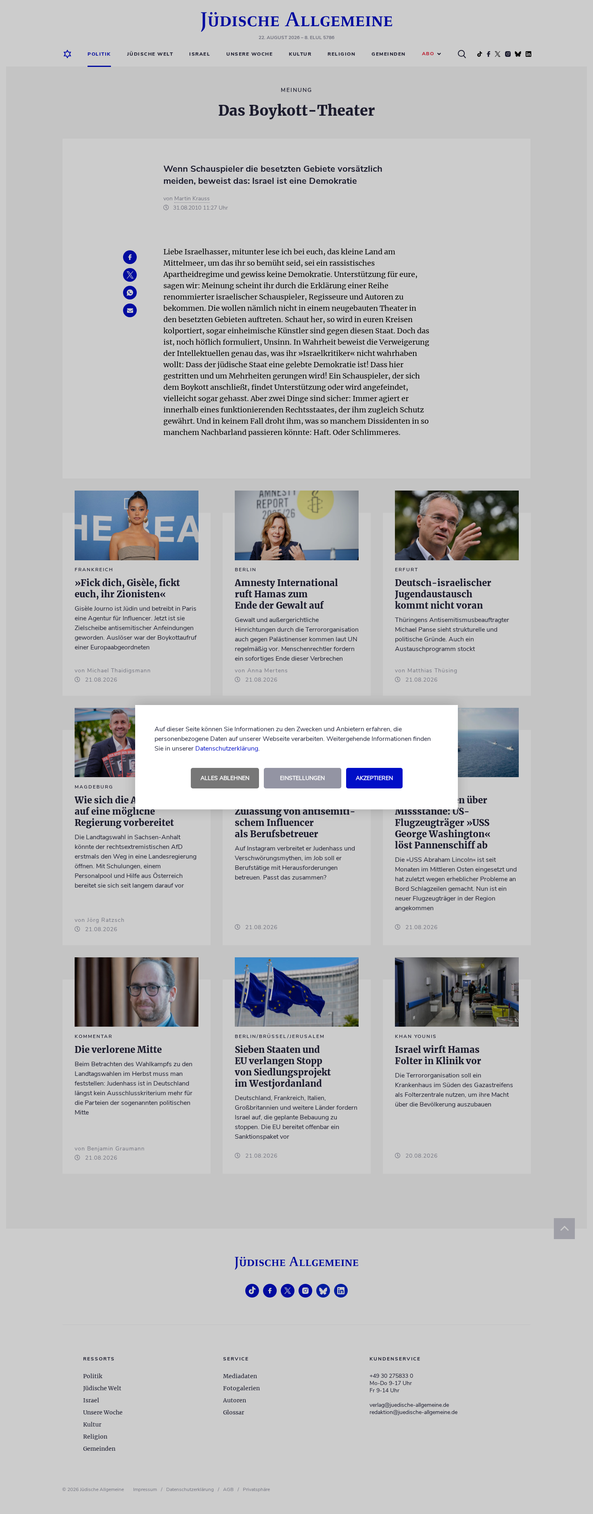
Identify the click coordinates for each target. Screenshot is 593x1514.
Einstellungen (302, 778)
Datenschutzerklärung (226, 748)
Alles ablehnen (224, 778)
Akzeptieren (374, 778)
